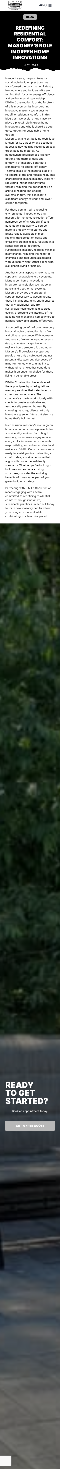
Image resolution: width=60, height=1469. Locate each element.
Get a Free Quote (30, 1125)
